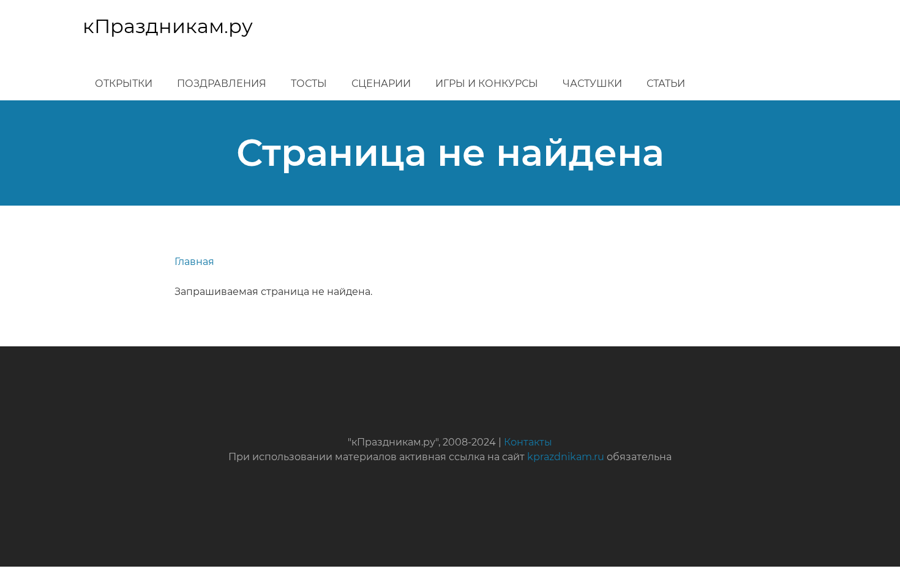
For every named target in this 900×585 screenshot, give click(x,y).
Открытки (123, 83)
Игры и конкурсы (486, 83)
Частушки (592, 83)
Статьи (666, 83)
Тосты (309, 83)
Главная (194, 261)
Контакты (528, 442)
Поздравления (221, 83)
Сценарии (381, 83)
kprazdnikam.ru (565, 457)
